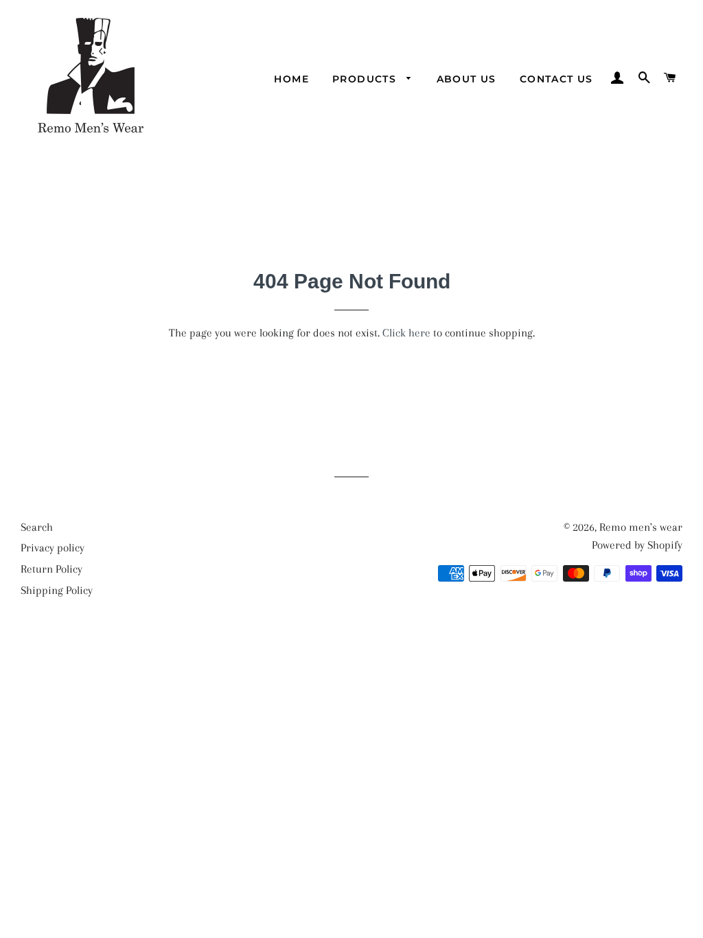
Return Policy (51, 568)
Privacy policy (52, 547)
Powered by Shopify (637, 544)
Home (291, 79)
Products (366, 79)
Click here (406, 332)
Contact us (556, 79)
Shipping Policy (57, 590)
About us (466, 79)
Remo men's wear (640, 527)
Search (37, 527)
